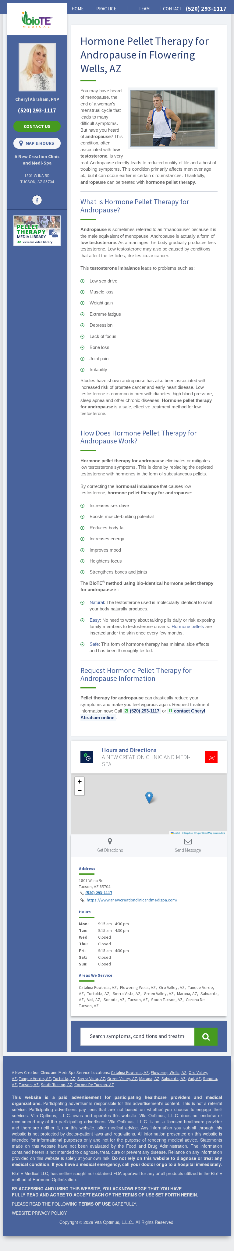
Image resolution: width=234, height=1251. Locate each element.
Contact (172, 9)
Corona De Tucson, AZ (94, 1084)
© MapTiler (187, 832)
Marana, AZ (149, 1078)
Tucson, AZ (29, 1084)
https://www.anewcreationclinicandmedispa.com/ (132, 900)
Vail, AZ (194, 1078)
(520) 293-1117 (206, 8)
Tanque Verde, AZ (35, 1078)
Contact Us (37, 126)
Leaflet (176, 832)
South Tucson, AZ (56, 1084)
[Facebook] (37, 199)
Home (77, 9)
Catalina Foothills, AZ (130, 1072)
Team (144, 9)
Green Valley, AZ (122, 1078)
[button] (149, 797)
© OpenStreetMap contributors (209, 832)
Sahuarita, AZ (173, 1078)
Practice (106, 9)
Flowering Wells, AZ (168, 1072)
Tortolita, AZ (64, 1078)
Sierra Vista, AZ (91, 1078)
